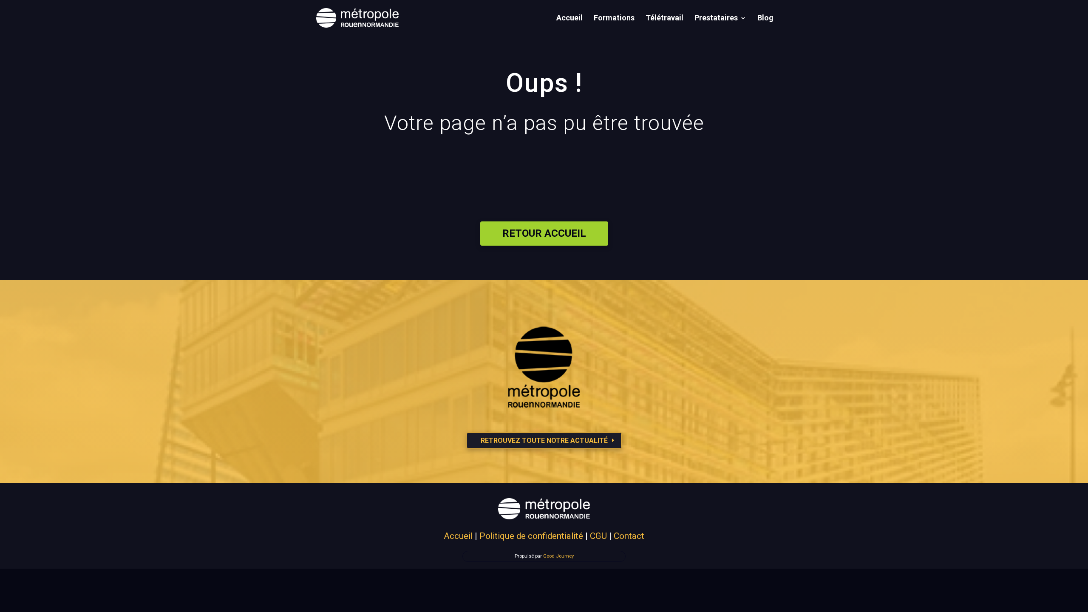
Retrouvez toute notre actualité (544, 440)
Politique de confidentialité (531, 536)
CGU (598, 536)
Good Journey (558, 556)
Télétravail (664, 18)
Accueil (569, 18)
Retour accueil (544, 233)
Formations (614, 18)
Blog (765, 18)
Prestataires (716, 18)
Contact (629, 536)
